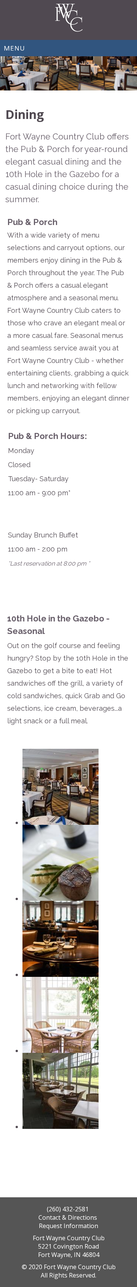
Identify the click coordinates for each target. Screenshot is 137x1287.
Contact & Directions (68, 1217)
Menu (14, 48)
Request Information (68, 1226)
